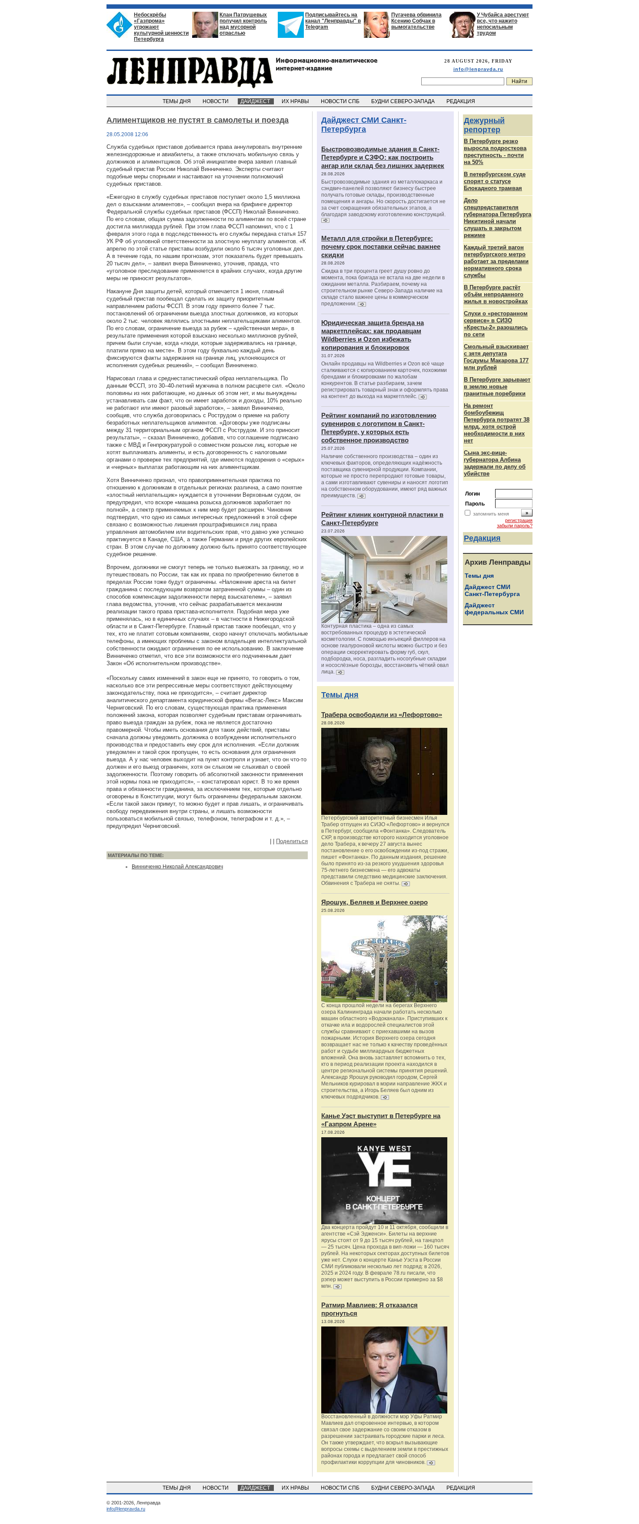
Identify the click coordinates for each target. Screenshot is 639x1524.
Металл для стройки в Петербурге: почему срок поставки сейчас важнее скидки (380, 246)
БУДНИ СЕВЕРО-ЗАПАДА (404, 101)
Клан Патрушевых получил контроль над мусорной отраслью (243, 24)
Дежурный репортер (484, 125)
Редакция (482, 538)
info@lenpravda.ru (478, 69)
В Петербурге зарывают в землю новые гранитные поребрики (497, 386)
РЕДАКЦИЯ (461, 101)
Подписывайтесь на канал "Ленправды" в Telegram (333, 21)
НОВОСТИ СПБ (340, 101)
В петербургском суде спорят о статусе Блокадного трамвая (495, 181)
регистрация (518, 520)
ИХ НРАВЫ (296, 101)
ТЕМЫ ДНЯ (177, 101)
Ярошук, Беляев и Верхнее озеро (374, 902)
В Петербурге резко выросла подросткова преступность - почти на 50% (495, 151)
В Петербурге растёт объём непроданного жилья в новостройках (496, 294)
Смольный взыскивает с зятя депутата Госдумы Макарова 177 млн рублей (496, 357)
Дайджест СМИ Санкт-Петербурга (363, 125)
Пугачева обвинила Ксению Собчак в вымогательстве (416, 21)
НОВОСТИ (216, 101)
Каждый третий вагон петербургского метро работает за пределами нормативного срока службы (496, 261)
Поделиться (292, 841)
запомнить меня (491, 513)
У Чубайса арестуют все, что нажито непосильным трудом (503, 24)
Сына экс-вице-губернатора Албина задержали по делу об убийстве (495, 463)
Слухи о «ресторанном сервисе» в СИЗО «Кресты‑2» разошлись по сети (496, 324)
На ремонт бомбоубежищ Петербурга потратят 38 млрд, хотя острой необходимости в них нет (496, 423)
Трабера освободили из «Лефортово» (381, 714)
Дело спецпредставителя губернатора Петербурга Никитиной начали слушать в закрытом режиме (497, 217)
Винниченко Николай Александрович (177, 867)
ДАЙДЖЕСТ (256, 101)
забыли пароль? (514, 525)
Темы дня (340, 694)
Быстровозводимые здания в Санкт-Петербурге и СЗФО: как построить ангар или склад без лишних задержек (382, 157)
